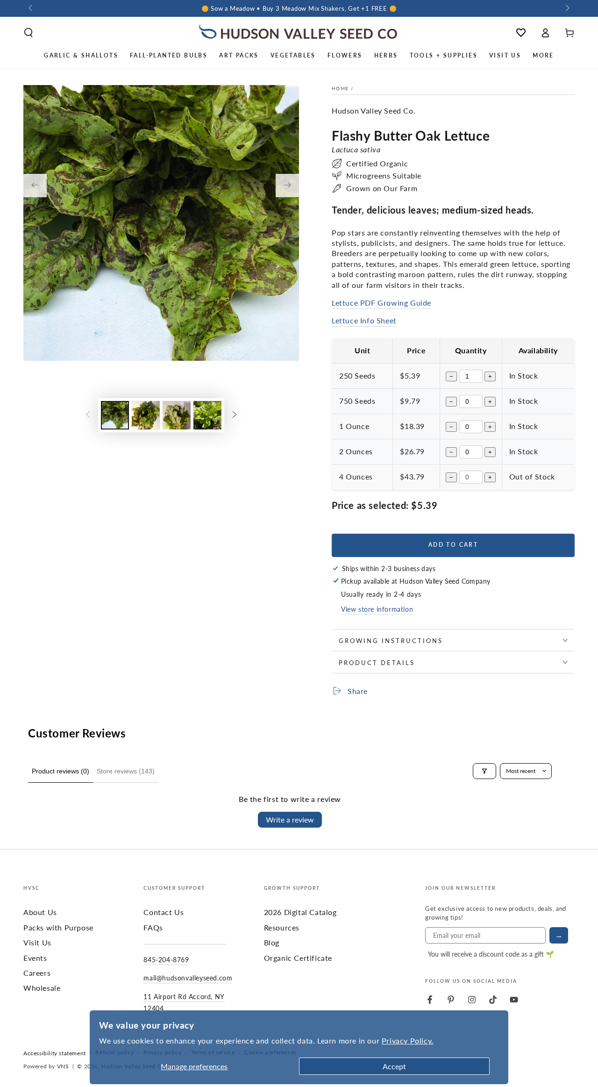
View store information (377, 609)
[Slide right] (567, 8)
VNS (63, 1066)
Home (340, 88)
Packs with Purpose (58, 927)
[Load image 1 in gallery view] (115, 415)
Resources (281, 927)
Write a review (290, 819)
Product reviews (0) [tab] (60, 771)
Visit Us (37, 942)
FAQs (153, 927)
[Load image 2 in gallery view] (146, 415)
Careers (36, 972)
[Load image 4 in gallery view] (207, 415)
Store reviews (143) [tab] (126, 771)
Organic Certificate (298, 957)
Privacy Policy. (408, 1040)
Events (35, 957)
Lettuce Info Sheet (364, 320)
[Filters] (484, 771)
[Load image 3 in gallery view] (177, 415)
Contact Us (163, 912)
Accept (394, 1066)
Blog (271, 942)
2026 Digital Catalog (300, 912)
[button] (28, 32)
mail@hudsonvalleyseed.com (187, 977)
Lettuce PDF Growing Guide (381, 302)
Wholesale (41, 987)
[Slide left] (31, 8)
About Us (40, 912)
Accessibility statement (54, 1053)
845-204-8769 (166, 959)
